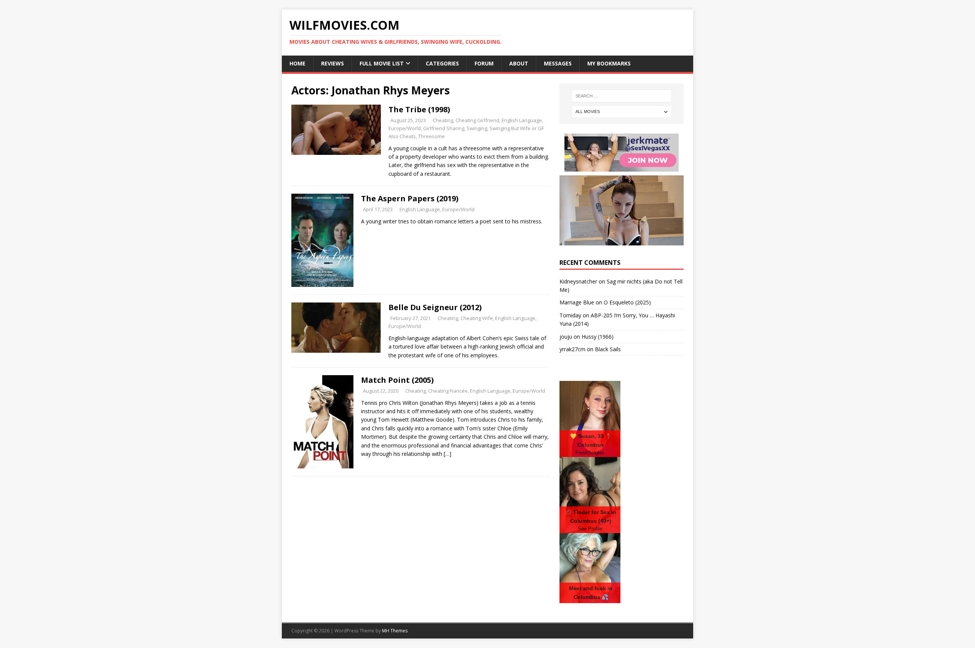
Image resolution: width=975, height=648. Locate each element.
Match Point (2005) (397, 380)
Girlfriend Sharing (443, 128)
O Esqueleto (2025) (627, 302)
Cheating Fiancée (448, 390)
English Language (522, 120)
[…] (447, 453)
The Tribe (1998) (419, 109)
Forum (484, 63)
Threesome (431, 136)
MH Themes (395, 630)
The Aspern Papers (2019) (410, 198)
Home (297, 63)
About (518, 63)
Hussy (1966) (598, 336)
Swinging (477, 128)
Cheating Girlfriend (477, 120)
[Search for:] (622, 95)
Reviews (332, 63)
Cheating (443, 120)
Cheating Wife (476, 318)
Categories (442, 63)
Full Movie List (382, 63)
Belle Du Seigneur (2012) (435, 307)
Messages (558, 63)
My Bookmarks (609, 63)
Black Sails (608, 349)
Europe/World (404, 128)
